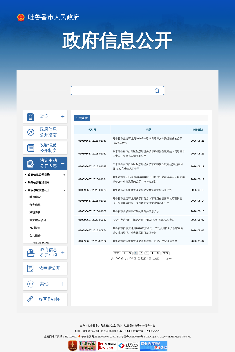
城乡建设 (35, 196)
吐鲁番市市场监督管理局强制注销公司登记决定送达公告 (145, 241)
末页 (165, 253)
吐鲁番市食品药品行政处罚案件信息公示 (136, 211)
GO (170, 258)
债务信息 (35, 204)
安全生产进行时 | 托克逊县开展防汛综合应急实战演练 (143, 219)
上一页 (127, 253)
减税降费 (35, 212)
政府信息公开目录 (39, 174)
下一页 (155, 253)
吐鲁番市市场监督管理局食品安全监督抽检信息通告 (142, 190)
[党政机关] (73, 345)
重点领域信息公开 (39, 190)
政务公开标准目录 (39, 182)
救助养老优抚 (41, 243)
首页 (116, 253)
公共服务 (35, 235)
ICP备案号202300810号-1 (131, 336)
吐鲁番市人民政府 (52, 17)
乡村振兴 (35, 227)
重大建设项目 (38, 220)
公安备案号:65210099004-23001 (99, 336)
